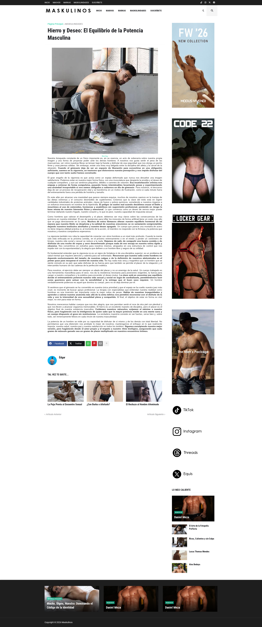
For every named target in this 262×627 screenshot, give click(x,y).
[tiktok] (201, 2)
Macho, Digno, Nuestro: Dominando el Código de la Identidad (70, 605)
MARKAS (67, 3)
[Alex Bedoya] (179, 568)
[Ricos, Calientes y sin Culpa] (179, 542)
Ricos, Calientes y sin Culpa (201, 538)
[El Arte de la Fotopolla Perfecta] (179, 529)
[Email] (100, 343)
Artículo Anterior (53, 414)
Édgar (62, 357)
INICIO (47, 3)
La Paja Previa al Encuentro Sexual (65, 404)
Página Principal (55, 24)
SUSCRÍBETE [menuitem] (156, 10)
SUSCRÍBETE (97, 3)
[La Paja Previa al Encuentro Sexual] (66, 391)
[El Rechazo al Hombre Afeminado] (144, 391)
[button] (203, 10)
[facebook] (214, 2)
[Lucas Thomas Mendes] (179, 555)
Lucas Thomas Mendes (199, 551)
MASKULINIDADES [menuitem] (138, 10)
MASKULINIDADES (81, 3)
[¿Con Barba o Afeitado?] (105, 391)
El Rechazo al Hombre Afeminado (142, 404)
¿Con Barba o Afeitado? (98, 404)
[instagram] (205, 2)
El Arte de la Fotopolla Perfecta (199, 527)
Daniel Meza (181, 517)
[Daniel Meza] (193, 508)
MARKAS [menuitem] (122, 10)
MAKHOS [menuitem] (110, 10)
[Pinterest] (94, 343)
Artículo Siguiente (155, 414)
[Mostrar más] (106, 343)
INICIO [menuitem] (99, 10)
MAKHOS (56, 3)
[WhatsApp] (88, 343)
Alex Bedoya (194, 564)
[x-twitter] (210, 2)
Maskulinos (67, 622)
